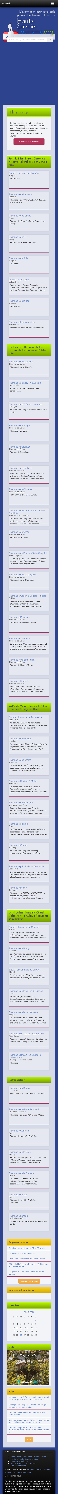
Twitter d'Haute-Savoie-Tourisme (25, 1459)
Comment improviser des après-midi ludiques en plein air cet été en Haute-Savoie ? (29, 1429)
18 (17, 1331)
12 (21, 1328)
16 (35, 1328)
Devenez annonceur (22, 1472)
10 (14, 1328)
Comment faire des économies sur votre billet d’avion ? (27, 1413)
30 (35, 1335)
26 (21, 1335)
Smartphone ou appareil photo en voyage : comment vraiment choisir (28, 1406)
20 (25, 1331)
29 (32, 1335)
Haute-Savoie (35, 26)
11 (17, 1328)
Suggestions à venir (29, 1281)
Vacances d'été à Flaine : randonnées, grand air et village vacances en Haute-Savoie (29, 1398)
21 (28, 1331)
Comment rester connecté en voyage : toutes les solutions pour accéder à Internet (29, 1421)
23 (35, 1331)
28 (28, 1335)
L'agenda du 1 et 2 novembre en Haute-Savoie (27, 1273)
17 (14, 1331)
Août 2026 (29, 1312)
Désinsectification (18, 1466)
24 (14, 1335)
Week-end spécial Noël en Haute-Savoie (27, 1259)
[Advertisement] (29, 74)
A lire (29, 1439)
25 (17, 1335)
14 (28, 1328)
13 (25, 1328)
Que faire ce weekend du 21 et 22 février (27, 1248)
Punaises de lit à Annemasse (23, 1463)
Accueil (6, 3)
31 (14, 1338)
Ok (50, 39)
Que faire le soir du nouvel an (22, 1253)
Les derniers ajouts (19, 1461)
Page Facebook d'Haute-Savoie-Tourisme (29, 1457)
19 (21, 1331)
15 (32, 1328)
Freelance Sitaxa (34, 1469)
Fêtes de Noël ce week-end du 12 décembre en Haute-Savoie (29, 1265)
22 (32, 1331)
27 (25, 1335)
